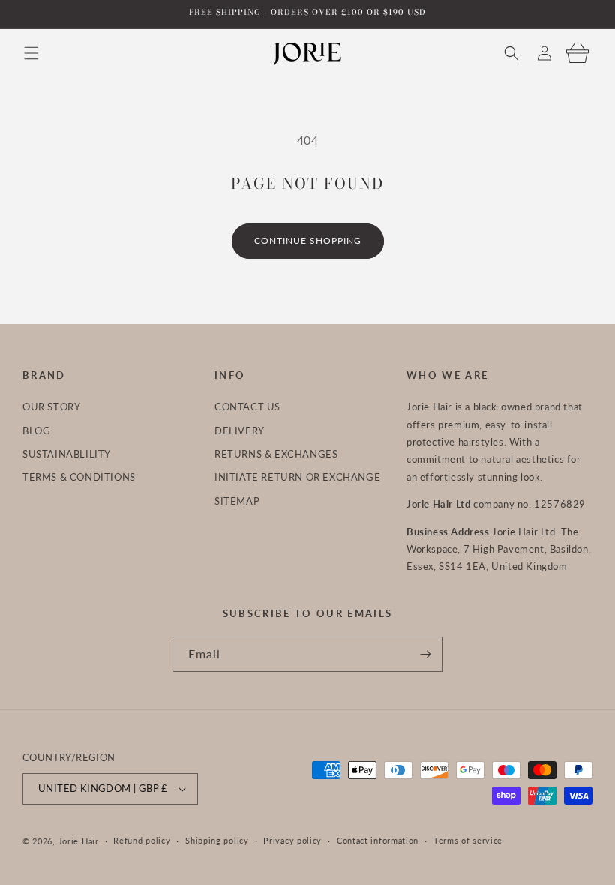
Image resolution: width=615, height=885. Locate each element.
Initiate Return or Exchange (297, 477)
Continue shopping (308, 240)
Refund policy (141, 840)
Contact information (377, 840)
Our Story (51, 406)
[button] (31, 53)
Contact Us (247, 406)
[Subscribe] (425, 654)
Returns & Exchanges (276, 454)
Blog (36, 430)
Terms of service (468, 840)
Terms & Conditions (79, 477)
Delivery (239, 430)
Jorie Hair (78, 841)
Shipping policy (217, 840)
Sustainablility (66, 454)
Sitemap (237, 501)
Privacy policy (292, 840)
